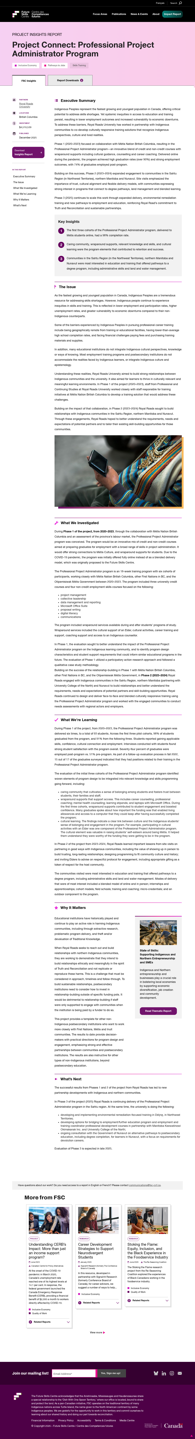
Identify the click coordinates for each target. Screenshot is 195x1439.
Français (160, 3)
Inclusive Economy (27, 65)
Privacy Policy (66, 1420)
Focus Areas (100, 14)
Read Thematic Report (158, 1011)
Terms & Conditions (105, 1420)
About (156, 14)
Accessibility (84, 1420)
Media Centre (127, 1420)
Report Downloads (69, 80)
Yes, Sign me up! (110, 1373)
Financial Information (43, 1420)
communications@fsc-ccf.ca (145, 1185)
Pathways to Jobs (56, 65)
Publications (119, 14)
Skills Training (79, 65)
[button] (191, 1436)
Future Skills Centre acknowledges (55, 1396)
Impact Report (172, 14)
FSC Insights (28, 81)
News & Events (139, 14)
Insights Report (24, 153)
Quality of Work (39, 1313)
